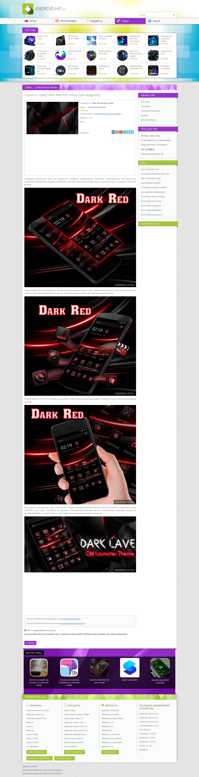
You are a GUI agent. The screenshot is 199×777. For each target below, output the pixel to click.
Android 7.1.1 (107, 746)
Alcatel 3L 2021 (145, 745)
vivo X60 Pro (144, 729)
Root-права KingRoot (151, 205)
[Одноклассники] (117, 132)
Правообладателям (29, 766)
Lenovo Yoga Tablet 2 (74, 738)
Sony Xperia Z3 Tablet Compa (77, 714)
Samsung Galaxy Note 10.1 (76, 730)
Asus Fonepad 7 (71, 746)
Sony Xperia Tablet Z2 (73, 718)
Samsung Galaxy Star (36, 718)
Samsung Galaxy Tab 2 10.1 (76, 726)
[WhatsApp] (124, 132)
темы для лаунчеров (97, 107)
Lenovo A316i (32, 742)
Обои (156, 21)
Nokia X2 (30, 730)
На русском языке (148, 144)
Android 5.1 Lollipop (111, 734)
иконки (144, 115)
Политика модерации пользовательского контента (41, 773)
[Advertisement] (80, 155)
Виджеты (96, 21)
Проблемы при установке (94, 634)
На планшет (162, 144)
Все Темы (145, 102)
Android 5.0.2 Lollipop (111, 738)
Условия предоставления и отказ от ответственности (42, 770)
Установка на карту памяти (71, 634)
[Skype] (128, 132)
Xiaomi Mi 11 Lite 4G (147, 733)
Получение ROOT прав (151, 201)
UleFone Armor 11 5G (148, 725)
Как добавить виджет (151, 183)
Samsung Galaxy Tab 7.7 (75, 722)
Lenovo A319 (31, 738)
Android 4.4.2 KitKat (110, 714)
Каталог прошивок (39, 758)
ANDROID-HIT (50, 8)
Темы (125, 21)
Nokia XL (30, 722)
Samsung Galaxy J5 (34, 714)
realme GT (143, 749)
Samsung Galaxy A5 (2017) (37, 710)
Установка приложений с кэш (155, 174)
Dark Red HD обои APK (71, 619)
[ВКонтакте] (113, 132)
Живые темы (154, 135)
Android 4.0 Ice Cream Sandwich (108, 114)
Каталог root (64, 758)
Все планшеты (74, 752)
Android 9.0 (107, 730)
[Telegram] (132, 132)
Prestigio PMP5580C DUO (75, 734)
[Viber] (121, 132)
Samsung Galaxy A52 (148, 721)
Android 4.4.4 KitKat (110, 710)
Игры (32, 21)
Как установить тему (50, 634)
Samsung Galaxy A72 (148, 717)
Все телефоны (36, 752)
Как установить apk (32, 634)
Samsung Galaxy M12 (148, 713)
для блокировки (149, 120)
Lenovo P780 (31, 734)
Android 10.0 (107, 726)
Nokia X (29, 726)
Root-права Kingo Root (152, 215)
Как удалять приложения (116, 634)
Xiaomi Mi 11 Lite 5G (147, 741)
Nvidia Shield (70, 710)
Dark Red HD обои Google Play (72, 623)
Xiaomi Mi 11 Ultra (147, 737)
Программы (67, 21)
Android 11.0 (107, 722)
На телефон (148, 149)
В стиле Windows (164, 140)
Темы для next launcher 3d (152, 154)
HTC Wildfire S (32, 746)
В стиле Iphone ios (148, 140)
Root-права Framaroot (151, 210)
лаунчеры (145, 106)
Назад (30, 643)
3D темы (144, 135)
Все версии (110, 752)
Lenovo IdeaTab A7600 (73, 742)
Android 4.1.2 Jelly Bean (112, 742)
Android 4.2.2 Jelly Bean (112, 718)
